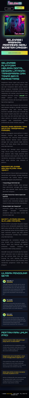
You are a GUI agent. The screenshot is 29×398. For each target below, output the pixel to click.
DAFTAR (19, 7)
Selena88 (21, 95)
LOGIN (9, 8)
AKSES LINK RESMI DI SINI (14, 53)
